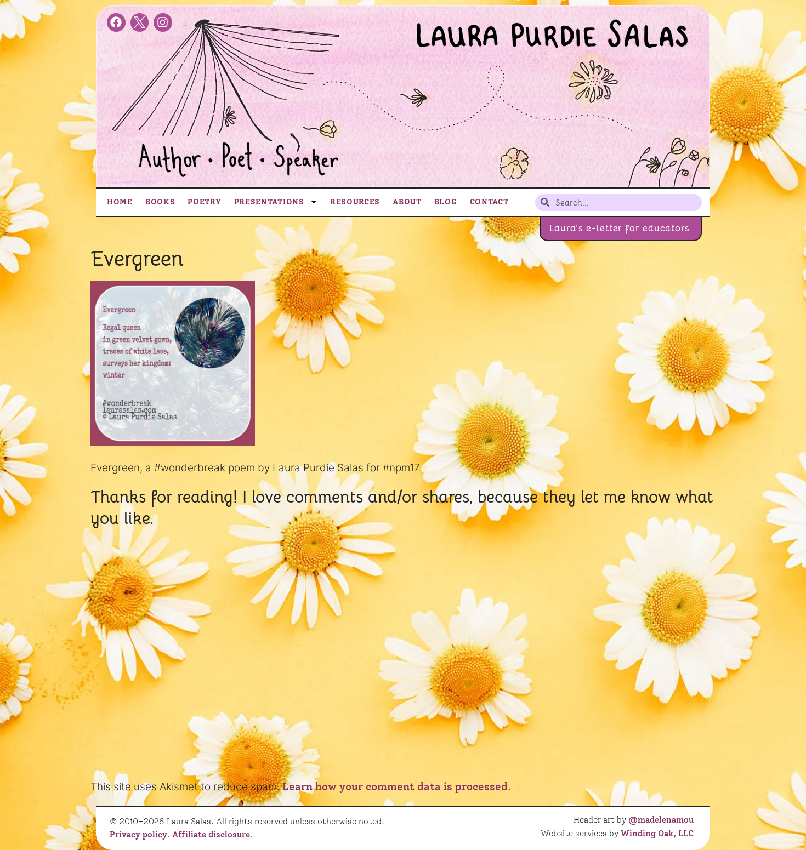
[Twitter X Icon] (139, 22)
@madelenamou (661, 820)
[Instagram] (163, 22)
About (407, 202)
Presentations (269, 202)
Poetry (204, 202)
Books (160, 202)
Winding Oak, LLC (657, 833)
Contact (489, 202)
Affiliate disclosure (211, 835)
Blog (445, 202)
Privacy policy (138, 835)
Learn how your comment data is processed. (397, 786)
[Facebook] (116, 22)
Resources (355, 202)
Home (120, 202)
